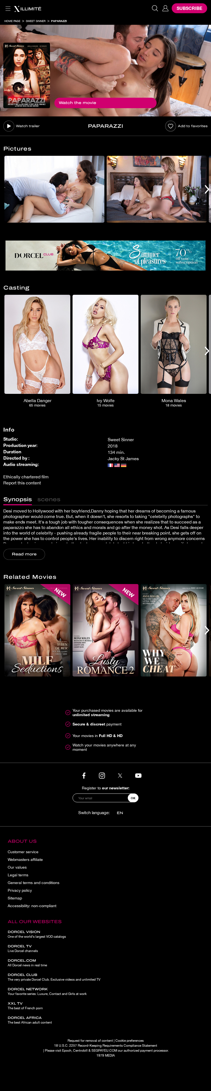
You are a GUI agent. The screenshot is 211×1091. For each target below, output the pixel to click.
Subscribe (189, 8)
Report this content (22, 482)
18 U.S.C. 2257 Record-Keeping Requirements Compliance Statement (105, 1046)
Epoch (66, 1050)
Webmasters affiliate (25, 859)
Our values (17, 867)
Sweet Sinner (36, 21)
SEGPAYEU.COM (104, 1050)
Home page (12, 21)
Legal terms (18, 875)
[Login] (165, 8)
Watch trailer (28, 126)
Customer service (23, 852)
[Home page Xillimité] (27, 8)
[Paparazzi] (26, 75)
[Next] (207, 189)
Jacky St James (123, 458)
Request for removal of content (90, 1041)
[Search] (155, 8)
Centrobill (80, 1050)
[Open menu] (7, 5)
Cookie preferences (129, 1041)
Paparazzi (59, 21)
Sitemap (15, 898)
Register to (105, 787)
